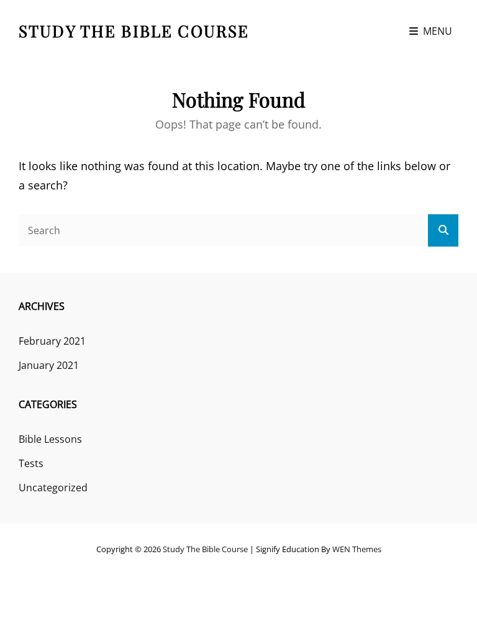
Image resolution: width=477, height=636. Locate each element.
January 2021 (49, 365)
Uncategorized (53, 487)
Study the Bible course (134, 31)
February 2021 (52, 341)
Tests (31, 463)
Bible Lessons (50, 439)
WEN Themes (356, 549)
